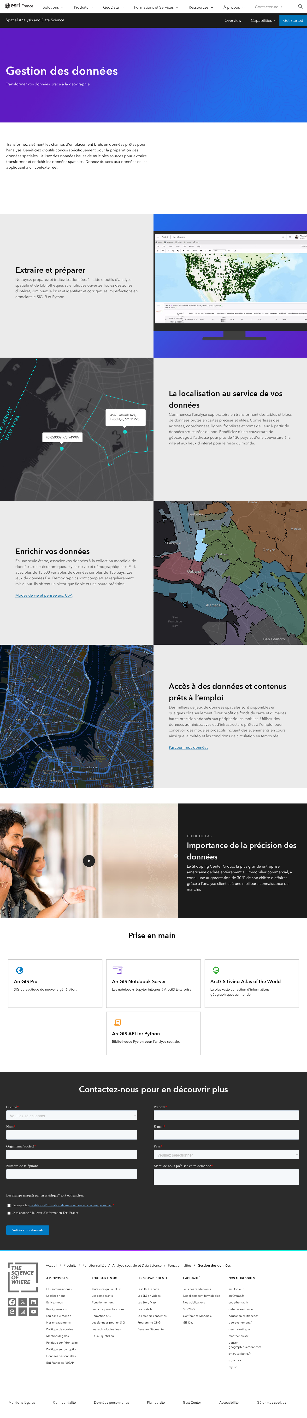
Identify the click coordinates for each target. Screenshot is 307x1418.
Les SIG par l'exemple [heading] (153, 1278)
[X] (22, 1302)
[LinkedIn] (33, 1302)
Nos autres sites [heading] (242, 1278)
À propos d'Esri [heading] (58, 1278)
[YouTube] (33, 1311)
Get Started (293, 20)
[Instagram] (22, 1311)
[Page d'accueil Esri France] (19, 7)
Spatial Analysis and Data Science (35, 20)
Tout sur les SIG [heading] (104, 1278)
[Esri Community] (12, 1311)
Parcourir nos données (188, 747)
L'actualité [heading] (191, 1278)
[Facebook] (12, 1302)
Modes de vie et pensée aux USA (43, 595)
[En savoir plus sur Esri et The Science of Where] (23, 1278)
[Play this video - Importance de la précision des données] (89, 860)
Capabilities (261, 20)
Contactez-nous (268, 7)
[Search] (300, 6)
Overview (232, 20)
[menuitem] (65, 1289)
